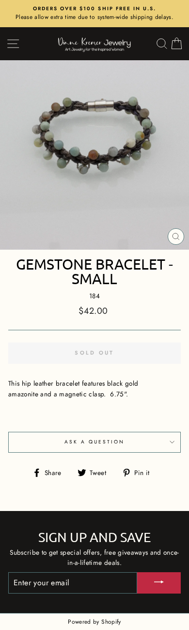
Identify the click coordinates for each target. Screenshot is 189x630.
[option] (94, 13)
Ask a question (94, 441)
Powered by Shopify (94, 621)
